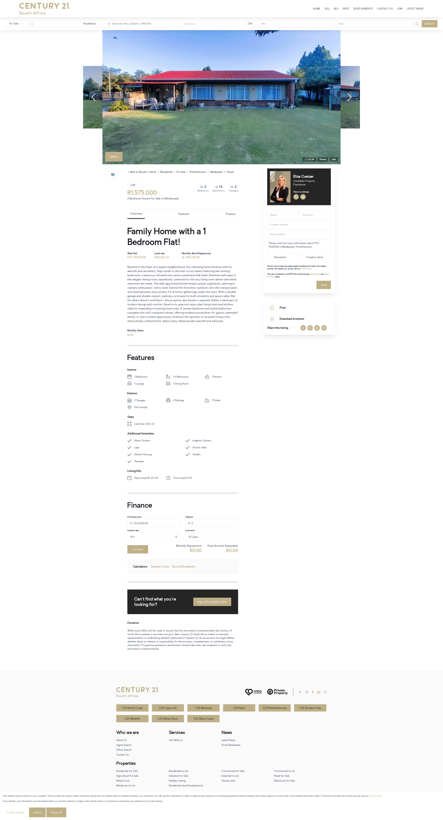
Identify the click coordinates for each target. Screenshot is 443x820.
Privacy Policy (306, 269)
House (230, 172)
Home (152, 172)
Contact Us (122, 754)
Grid (334, 159)
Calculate (138, 549)
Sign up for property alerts (212, 601)
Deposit (189, 517)
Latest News (228, 740)
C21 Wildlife (132, 719)
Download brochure (292, 319)
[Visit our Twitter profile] (300, 692)
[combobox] (126, 23)
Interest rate (133, 530)
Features (183, 214)
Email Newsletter (231, 745)
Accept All (56, 812)
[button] (93, 97)
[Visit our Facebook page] (313, 692)
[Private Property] (277, 692)
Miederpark (216, 172)
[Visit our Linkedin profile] (318, 692)
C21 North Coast (132, 708)
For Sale (181, 172)
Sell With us (176, 740)
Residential (166, 172)
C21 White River (168, 719)
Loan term (190, 530)
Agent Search (123, 745)
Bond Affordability (183, 567)
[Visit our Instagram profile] (306, 692)
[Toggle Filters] (416, 23)
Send (324, 285)
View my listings (301, 191)
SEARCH (430, 23)
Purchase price (134, 517)
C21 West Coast (203, 719)
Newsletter (280, 257)
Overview (136, 214)
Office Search (124, 750)
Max (341, 23)
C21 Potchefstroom (275, 708)
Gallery (113, 157)
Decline (37, 812)
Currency (190, 23)
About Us (121, 740)
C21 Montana (203, 708)
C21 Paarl (239, 708)
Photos (323, 159)
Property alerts (315, 257)
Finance (230, 214)
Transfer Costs (160, 567)
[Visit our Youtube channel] (325, 692)
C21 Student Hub (310, 708)
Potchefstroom (198, 172)
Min (264, 23)
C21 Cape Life (168, 708)
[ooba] (253, 692)
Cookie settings (15, 812)
